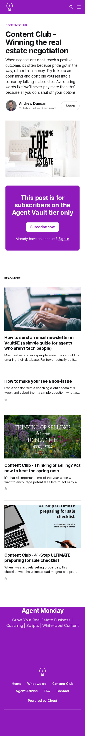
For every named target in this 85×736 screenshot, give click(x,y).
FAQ (47, 691)
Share (70, 106)
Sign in (64, 238)
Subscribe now (42, 227)
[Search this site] (71, 7)
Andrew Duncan (32, 103)
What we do (36, 684)
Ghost (52, 700)
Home (16, 684)
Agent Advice (27, 691)
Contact (62, 691)
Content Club (62, 684)
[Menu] (78, 7)
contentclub (16, 25)
